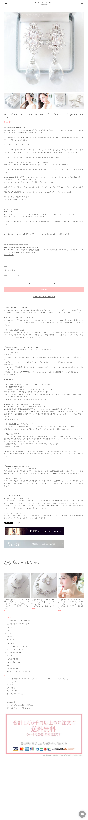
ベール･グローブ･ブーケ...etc (16, 649)
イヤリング (10, 636)
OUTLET (9, 665)
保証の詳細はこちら (11, 419)
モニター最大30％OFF (14, 662)
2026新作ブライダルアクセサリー (18, 621)
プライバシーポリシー (13, 691)
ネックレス (10, 640)
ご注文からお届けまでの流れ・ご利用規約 (20, 705)
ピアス (9, 633)
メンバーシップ (11, 685)
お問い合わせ (11, 688)
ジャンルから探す (13, 668)
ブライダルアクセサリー (12, 352)
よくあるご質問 (11, 702)
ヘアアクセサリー (13, 627)
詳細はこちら (8, 255)
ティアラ (10, 630)
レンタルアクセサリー (14, 652)
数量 (5, 276)
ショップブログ (11, 682)
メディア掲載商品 (13, 659)
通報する (18, 523)
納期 (5, 267)
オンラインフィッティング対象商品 (18, 672)
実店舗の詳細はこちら (11, 374)
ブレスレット (11, 643)
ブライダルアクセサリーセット (17, 646)
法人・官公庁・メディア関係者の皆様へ (19, 708)
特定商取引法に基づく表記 (15, 694)
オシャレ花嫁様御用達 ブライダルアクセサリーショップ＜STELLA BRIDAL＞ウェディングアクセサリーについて (42, 679)
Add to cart (44, 289)
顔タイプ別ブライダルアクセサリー (18, 624)
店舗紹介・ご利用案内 (11, 446)
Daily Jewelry (11, 656)
